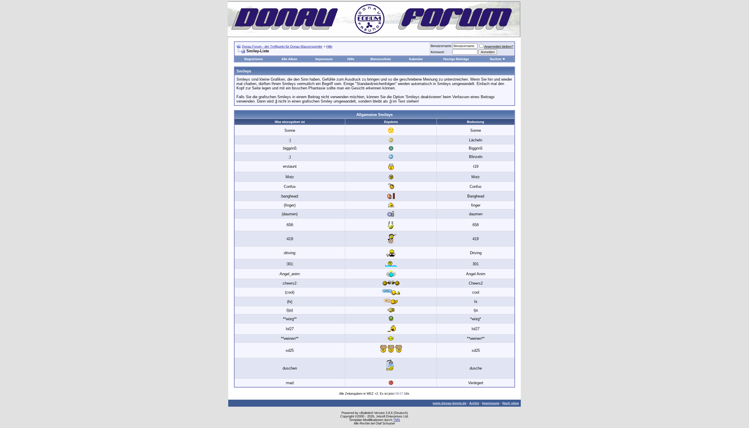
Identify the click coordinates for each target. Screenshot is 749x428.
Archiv (474, 403)
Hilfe (329, 46)
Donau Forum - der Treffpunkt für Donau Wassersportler (282, 46)
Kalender (416, 59)
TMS (396, 420)
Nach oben (510, 403)
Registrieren (253, 59)
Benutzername (441, 46)
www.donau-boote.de (449, 403)
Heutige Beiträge (456, 59)
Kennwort (437, 52)
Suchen (495, 59)
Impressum (324, 59)
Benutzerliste (380, 59)
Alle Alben (289, 59)
